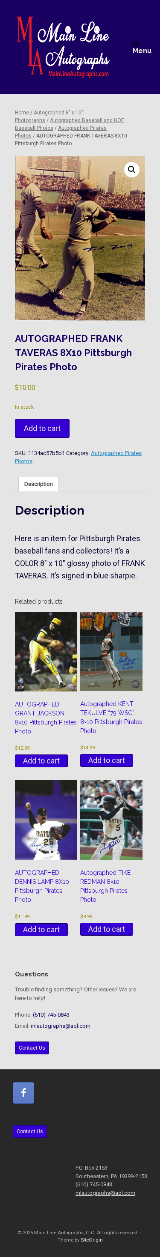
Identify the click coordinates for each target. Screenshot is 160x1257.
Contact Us (32, 1048)
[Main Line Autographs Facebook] (23, 1093)
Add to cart (42, 428)
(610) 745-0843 (51, 1015)
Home (22, 113)
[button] (132, 169)
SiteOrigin (92, 1240)
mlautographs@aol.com (60, 1026)
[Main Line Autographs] (63, 47)
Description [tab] (38, 484)
